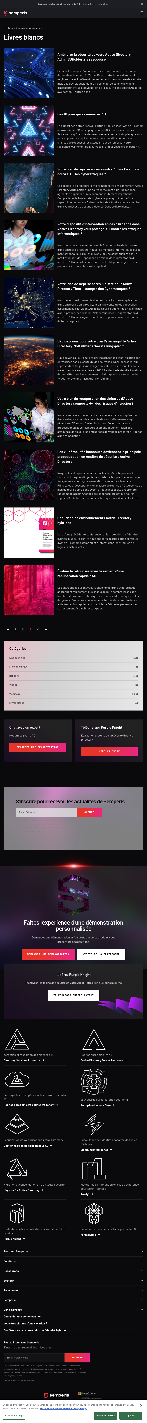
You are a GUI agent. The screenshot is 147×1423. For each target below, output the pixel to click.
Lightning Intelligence (94, 1149)
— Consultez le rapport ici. (73, 4)
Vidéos (73, 685)
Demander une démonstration (22, 1316)
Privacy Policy (85, 824)
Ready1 (84, 1194)
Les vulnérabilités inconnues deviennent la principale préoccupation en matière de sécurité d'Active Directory (99, 456)
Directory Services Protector (22, 1060)
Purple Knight (12, 1239)
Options (131, 1416)
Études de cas (73, 658)
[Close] (141, 1405)
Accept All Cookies (105, 1416)
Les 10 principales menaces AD (81, 114)
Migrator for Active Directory (22, 1190)
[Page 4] (46, 630)
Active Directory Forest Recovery (101, 1060)
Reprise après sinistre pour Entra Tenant (29, 1104)
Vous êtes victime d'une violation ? (25, 1323)
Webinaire (73, 694)
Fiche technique (73, 667)
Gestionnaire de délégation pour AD (26, 1145)
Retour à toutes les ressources (25, 28)
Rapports (73, 676)
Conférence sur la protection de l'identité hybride (35, 1330)
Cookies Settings (14, 1416)
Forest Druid (88, 1234)
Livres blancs (73, 703)
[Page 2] (7, 630)
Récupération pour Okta (95, 1105)
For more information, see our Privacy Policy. (63, 1408)
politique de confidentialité (14, 1372)
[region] (73, 1411)
